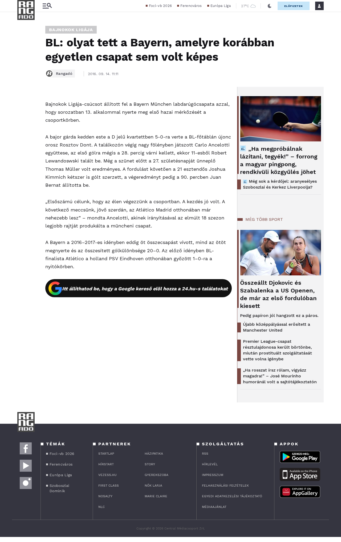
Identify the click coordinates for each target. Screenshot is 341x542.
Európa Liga (220, 6)
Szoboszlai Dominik (59, 488)
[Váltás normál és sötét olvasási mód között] (269, 6)
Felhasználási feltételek (225, 485)
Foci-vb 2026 (160, 6)
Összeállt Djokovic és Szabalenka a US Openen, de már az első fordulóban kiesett (278, 294)
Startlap (106, 453)
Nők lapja (153, 485)
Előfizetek (293, 6)
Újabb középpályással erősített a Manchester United (276, 327)
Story (150, 464)
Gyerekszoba (156, 475)
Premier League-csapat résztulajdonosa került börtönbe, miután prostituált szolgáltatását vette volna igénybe (277, 350)
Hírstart (106, 464)
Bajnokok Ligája (71, 29)
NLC (101, 507)
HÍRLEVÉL (210, 464)
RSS (205, 453)
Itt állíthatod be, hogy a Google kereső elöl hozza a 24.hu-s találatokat (145, 288)
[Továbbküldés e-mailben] (23, 115)
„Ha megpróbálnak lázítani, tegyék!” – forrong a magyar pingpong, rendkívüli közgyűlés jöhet (278, 160)
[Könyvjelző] (23, 131)
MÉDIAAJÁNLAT (214, 507)
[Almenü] (47, 6)
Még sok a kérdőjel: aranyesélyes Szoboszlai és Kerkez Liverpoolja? (280, 184)
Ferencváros (191, 6)
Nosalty (105, 496)
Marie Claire (156, 496)
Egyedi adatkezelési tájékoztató (232, 496)
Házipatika (154, 453)
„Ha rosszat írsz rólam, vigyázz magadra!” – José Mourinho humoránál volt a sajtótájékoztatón (280, 376)
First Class (108, 485)
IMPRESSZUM (212, 475)
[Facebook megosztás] (23, 101)
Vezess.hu (107, 475)
